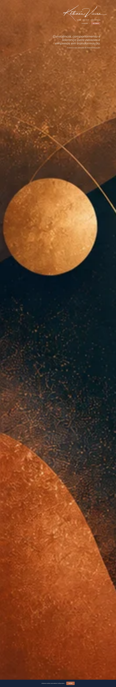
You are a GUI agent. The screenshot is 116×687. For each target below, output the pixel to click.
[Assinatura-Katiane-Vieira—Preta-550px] (85, 5)
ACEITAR (70, 683)
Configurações (60, 683)
